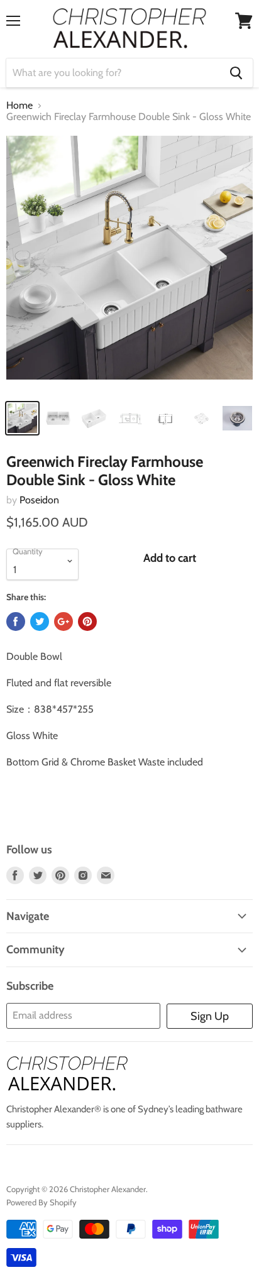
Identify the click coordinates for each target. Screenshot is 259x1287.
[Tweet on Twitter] (39, 621)
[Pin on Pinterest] (87, 621)
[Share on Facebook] (15, 621)
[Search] (236, 72)
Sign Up (209, 1016)
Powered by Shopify (41, 1202)
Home (19, 105)
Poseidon (39, 500)
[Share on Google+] (63, 621)
